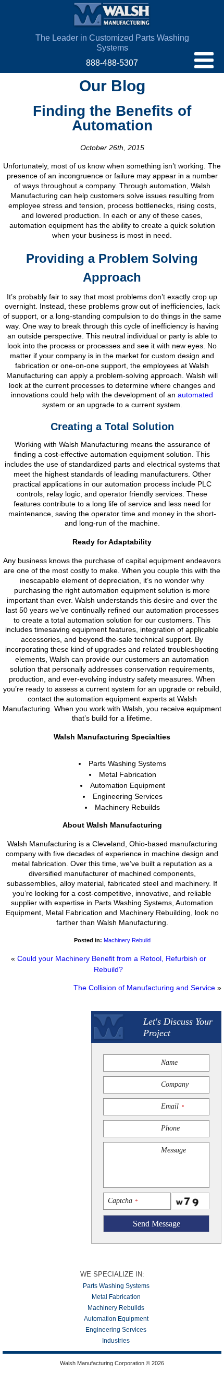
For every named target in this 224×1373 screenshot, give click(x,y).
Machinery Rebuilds (116, 1307)
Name (169, 1062)
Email (172, 1106)
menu (204, 60)
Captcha (123, 1201)
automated (195, 395)
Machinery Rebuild (127, 940)
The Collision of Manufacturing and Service (144, 987)
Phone (170, 1128)
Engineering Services (115, 1329)
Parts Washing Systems (116, 1286)
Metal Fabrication (116, 1297)
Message (173, 1150)
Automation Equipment (116, 1318)
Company (175, 1084)
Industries (116, 1340)
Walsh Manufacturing (112, 15)
